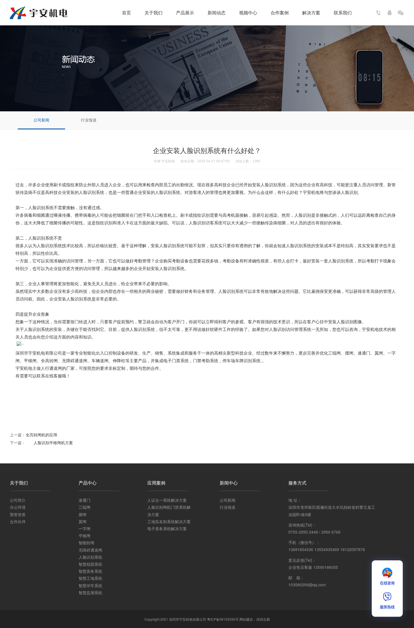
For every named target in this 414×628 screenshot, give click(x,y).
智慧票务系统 (90, 571)
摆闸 (82, 514)
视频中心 (248, 12)
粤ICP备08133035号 (223, 619)
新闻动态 (217, 12)
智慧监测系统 (90, 592)
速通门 (84, 500)
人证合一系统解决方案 (167, 500)
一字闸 (84, 528)
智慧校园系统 (90, 564)
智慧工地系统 (90, 578)
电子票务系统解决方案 (167, 528)
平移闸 (84, 535)
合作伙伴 (18, 521)
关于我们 (153, 12)
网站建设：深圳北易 (254, 619)
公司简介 (18, 500)
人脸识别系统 (90, 557)
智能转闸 (86, 542)
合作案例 (280, 12)
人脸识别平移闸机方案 (49, 442)
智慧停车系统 (90, 585)
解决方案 (311, 12)
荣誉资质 (18, 514)
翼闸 (82, 521)
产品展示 (185, 12)
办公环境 (18, 507)
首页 (126, 12)
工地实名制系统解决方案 (169, 521)
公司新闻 (41, 120)
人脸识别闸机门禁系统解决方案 (169, 510)
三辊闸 (84, 507)
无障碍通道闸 (90, 550)
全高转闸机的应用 (41, 434)
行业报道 (89, 120)
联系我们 (343, 12)
